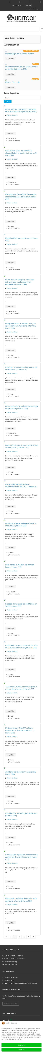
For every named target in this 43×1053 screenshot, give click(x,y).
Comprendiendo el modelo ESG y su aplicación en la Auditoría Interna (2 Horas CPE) (20, 325)
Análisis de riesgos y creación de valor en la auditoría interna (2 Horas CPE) (21, 646)
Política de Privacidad (11, 977)
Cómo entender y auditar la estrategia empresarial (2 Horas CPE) (21, 407)
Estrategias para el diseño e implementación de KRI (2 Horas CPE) (21, 485)
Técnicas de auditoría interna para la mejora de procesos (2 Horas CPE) (21, 687)
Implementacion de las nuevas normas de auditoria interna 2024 (21, 67)
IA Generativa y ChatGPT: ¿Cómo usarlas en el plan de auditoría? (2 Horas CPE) (19, 730)
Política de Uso (9, 980)
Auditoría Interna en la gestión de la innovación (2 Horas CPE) (20, 524)
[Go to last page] (33, 937)
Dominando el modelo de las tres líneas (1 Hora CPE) (19, 566)
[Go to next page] (28, 937)
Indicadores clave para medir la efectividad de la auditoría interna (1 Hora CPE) (21, 152)
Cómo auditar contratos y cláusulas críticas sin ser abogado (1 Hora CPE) (21, 110)
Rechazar (21, 1050)
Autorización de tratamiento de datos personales (20, 983)
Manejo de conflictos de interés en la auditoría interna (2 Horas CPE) (21, 899)
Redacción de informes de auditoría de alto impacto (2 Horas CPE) (21, 446)
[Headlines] (21, 18)
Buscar (7, 101)
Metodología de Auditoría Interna (19, 53)
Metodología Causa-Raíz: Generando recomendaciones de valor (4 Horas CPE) (20, 196)
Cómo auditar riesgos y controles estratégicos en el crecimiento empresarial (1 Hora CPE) (19, 282)
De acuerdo (21, 1045)
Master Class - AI (12, 82)
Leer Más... (10, 59)
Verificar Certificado (10, 1004)
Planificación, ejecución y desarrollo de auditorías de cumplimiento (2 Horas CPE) (21, 857)
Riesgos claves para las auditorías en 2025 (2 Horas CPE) (21, 605)
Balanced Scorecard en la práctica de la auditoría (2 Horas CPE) (21, 368)
